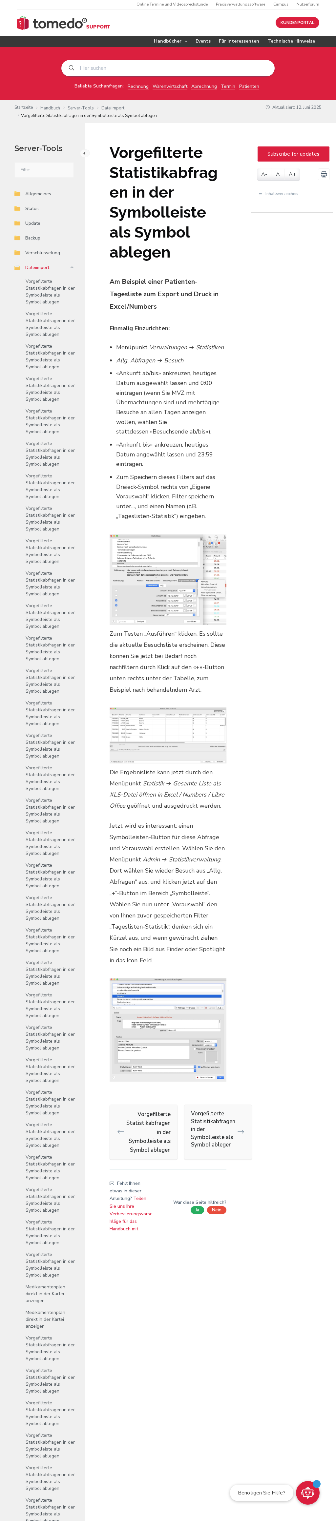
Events (203, 41)
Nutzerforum (308, 4)
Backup (32, 238)
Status (32, 208)
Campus (280, 4)
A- (264, 174)
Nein (216, 1210)
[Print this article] (324, 174)
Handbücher (167, 41)
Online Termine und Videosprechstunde (172, 4)
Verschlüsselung (42, 253)
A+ (292, 174)
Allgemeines (38, 194)
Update (32, 223)
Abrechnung (204, 86)
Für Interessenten (239, 41)
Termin (228, 86)
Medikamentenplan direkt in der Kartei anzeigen (45, 1294)
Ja (197, 1210)
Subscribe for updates (293, 154)
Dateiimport (37, 267)
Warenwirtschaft (170, 86)
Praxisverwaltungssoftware (240, 4)
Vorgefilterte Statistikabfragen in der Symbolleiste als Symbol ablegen (50, 291)
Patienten (249, 86)
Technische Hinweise (291, 41)
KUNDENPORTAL (297, 22)
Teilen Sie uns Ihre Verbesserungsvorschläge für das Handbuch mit (131, 1213)
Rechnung (138, 86)
